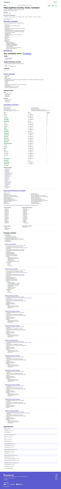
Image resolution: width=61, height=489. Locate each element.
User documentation (8, 57)
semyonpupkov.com (8, 172)
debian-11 (7, 340)
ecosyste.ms (7, 2)
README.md (8, 50)
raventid (5, 146)
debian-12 (7, 295)
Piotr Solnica (6, 117)
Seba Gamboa (6, 131)
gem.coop (7, 244)
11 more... (7, 165)
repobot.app (7, 183)
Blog (56, 475)
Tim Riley (5, 126)
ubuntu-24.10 (8, 355)
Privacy (56, 477)
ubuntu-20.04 (8, 370)
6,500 (16, 278)
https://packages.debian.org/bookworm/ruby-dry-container (22, 297)
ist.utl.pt (6, 180)
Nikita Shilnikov (6, 121)
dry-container (13, 244)
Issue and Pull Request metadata (15, 190)
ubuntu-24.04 (8, 399)
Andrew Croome (7, 139)
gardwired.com (7, 168)
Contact (56, 476)
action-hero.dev (7, 186)
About (56, 474)
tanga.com (7, 170)
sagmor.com (7, 179)
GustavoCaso (6, 138)
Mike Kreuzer (6, 160)
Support (49, 5)
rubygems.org (8, 268)
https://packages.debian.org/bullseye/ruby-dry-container (21, 342)
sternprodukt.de (7, 173)
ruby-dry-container (14, 295)
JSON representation (7, 19)
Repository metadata (11, 21)
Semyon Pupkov (7, 158)
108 (14, 277)
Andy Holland (6, 119)
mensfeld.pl (7, 171)
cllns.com (6, 177)
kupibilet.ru (7, 175)
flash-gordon (10, 265)
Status (56, 479)
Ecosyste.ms (9, 475)
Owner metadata (9, 74)
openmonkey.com (8, 181)
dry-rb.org (6, 187)
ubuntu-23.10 (8, 311)
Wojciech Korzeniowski (8, 143)
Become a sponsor (6, 486)
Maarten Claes (6, 163)
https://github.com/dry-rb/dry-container (10, 10)
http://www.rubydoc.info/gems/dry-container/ (19, 247)
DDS (16, 110)
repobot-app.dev (8, 176)
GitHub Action (6, 133)
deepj (5, 150)
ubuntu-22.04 (8, 325)
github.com (7, 178)
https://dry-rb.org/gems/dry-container (15, 34)
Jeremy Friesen (6, 134)
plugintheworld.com (8, 174)
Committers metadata (11, 105)
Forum (6, 59)
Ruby (5, 5)
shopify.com (7, 169)
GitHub (53, 5)
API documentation (8, 58)
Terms (56, 478)
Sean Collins (6, 136)
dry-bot (5, 114)
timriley (9, 263)
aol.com (6, 185)
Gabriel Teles (6, 141)
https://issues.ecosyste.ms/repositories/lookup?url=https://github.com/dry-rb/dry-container (23, 205)
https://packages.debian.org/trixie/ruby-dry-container (21, 412)
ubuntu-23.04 (8, 384)
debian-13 (7, 410)
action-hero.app (7, 182)
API (56, 5)
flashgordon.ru (7, 184)
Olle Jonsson (6, 129)
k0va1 (5, 148)
